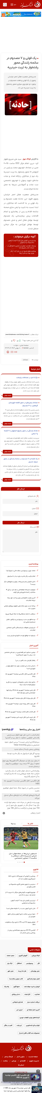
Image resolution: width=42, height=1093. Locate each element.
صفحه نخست (33, 1057)
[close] (38, 1071)
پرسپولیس (29, 963)
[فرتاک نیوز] (30, 8)
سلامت (5, 1061)
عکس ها (30, 823)
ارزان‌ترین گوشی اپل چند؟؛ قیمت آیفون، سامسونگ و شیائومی (21, 242)
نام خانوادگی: (31, 496)
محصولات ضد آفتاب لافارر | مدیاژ (29, 1033)
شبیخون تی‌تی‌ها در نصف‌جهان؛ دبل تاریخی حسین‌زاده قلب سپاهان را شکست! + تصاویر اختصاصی (23, 855)
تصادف (25, 360)
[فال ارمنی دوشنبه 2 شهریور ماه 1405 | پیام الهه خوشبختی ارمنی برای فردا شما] (37, 1089)
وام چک (6, 987)
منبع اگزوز (16, 987)
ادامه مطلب (7, 396)
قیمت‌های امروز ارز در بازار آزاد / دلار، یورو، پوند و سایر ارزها (22, 252)
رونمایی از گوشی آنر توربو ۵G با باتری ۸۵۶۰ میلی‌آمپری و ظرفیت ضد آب (21, 877)
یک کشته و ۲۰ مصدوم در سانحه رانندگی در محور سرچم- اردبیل (21, 460)
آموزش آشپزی (23, 956)
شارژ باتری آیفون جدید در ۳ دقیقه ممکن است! (20, 908)
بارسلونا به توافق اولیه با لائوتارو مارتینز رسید (21, 636)
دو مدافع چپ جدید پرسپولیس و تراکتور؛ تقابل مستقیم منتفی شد (20, 620)
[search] (5, 4)
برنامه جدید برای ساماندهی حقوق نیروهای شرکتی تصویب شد (19, 607)
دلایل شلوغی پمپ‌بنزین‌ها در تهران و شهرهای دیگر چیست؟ (19, 583)
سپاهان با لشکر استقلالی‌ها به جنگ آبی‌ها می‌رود (20, 614)
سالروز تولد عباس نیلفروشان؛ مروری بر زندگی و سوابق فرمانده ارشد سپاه (20, 683)
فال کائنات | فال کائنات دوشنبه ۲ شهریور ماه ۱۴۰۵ (20, 712)
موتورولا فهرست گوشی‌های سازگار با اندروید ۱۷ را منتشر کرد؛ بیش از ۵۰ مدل (20, 893)
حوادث (16, 345)
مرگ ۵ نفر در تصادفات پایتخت (27, 377)
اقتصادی (23, 1061)
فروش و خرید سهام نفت (32, 987)
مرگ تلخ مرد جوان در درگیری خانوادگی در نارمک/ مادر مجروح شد (20, 247)
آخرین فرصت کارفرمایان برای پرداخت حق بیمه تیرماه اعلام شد (21, 599)
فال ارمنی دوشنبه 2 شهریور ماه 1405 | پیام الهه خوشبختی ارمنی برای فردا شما (17, 1089)
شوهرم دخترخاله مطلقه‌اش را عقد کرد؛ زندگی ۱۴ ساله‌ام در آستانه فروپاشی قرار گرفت (20, 591)
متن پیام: (33, 527)
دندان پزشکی (16, 994)
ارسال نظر (20, 522)
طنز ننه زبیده (22, 971)
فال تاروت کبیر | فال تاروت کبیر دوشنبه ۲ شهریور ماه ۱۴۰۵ (20, 718)
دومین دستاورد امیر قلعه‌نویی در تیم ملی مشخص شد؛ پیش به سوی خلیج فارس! (19, 653)
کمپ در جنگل (8, 1025)
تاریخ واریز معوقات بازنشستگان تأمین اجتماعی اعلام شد (20, 629)
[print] (8, 352)
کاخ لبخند (27, 994)
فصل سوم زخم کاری (33, 979)
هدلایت (37, 994)
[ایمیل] (12, 352)
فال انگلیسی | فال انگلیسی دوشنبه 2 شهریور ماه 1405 (17, 1076)
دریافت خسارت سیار (33, 1002)
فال (38, 963)
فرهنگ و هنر (8, 1057)
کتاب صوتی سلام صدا (16, 979)
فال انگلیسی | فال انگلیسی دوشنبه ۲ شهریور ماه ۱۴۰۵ (20, 675)
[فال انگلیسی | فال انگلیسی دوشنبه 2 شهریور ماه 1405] (35, 1077)
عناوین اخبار (21, 1057)
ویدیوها (13, 823)
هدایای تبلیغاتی (18, 1002)
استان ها (21, 1065)
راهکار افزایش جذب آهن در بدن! (25, 660)
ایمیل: (34, 508)
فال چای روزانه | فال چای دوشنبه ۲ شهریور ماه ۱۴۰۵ (19, 698)
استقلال (19, 963)
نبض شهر (11, 971)
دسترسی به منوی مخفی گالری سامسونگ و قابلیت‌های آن (22, 885)
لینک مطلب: (34, 335)
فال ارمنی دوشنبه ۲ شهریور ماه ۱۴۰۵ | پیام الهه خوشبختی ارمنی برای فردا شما (20, 691)
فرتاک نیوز (27, 159)
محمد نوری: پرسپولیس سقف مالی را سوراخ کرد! (20, 571)
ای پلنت (19, 1025)
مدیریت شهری (34, 1061)
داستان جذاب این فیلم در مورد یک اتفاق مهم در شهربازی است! (20, 667)
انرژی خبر (19, 1010)
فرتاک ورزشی (36, 956)
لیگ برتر (9, 963)
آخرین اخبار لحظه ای (33, 1010)
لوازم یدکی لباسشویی (33, 1025)
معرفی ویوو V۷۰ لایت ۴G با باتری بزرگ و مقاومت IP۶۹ (20, 923)
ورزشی (14, 1061)
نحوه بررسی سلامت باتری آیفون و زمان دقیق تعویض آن (21, 915)
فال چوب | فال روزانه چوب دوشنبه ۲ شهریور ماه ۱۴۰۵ (20, 705)
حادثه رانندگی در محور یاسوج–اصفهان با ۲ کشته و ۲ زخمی (21, 432)
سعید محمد (10, 956)
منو (15, 5)
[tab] (29, 824)
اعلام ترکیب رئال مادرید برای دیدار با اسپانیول (21, 576)
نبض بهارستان (35, 971)
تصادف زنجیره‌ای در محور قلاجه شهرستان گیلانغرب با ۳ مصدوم (23, 404)
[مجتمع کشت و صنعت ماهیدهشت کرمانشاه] (21, 14)
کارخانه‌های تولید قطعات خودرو (30, 1018)
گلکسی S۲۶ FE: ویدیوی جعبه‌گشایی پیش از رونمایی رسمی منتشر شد (21, 931)
